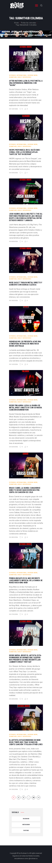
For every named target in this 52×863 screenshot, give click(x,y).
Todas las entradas (28, 23)
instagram (26, 824)
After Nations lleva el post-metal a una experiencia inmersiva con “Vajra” (26, 83)
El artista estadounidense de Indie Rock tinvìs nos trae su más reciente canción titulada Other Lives (26, 742)
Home (16, 23)
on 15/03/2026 (13, 364)
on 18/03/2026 (13, 300)
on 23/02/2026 (13, 789)
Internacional (22, 75)
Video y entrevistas (24, 77)
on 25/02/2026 (13, 699)
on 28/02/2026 (13, 537)
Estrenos (12, 75)
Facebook (26, 818)
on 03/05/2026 (13, 173)
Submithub (13, 77)
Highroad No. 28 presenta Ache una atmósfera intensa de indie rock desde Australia (25, 344)
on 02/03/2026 (13, 447)
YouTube (26, 830)
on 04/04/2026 (13, 241)
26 (34, 797)
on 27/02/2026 (13, 614)
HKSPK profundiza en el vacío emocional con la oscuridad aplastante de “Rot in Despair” (24, 152)
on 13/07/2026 (13, 109)
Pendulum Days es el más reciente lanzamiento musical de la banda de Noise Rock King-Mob (25, 580)
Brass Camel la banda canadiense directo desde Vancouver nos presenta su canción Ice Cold (24, 490)
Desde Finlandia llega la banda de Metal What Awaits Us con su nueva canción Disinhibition (25, 407)
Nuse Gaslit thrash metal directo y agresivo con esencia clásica (25, 284)
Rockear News (32, 75)
